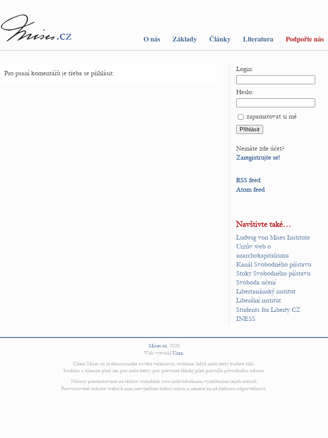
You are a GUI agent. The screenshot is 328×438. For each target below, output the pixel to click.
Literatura (258, 39)
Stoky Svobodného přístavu (273, 273)
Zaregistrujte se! (258, 157)
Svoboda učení (256, 282)
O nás (152, 39)
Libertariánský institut (266, 291)
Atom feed (250, 189)
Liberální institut (258, 300)
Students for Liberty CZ (268, 310)
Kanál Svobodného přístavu (273, 264)
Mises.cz (158, 346)
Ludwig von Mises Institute (273, 237)
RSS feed (248, 180)
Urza (178, 353)
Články (220, 39)
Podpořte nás (305, 39)
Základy (185, 39)
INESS (245, 319)
